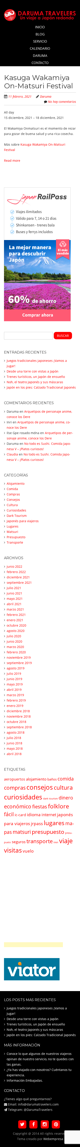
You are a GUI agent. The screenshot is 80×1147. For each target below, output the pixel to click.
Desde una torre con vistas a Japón (32, 371)
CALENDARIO (40, 48)
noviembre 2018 (19, 716)
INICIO (40, 27)
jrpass (37, 823)
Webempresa (53, 1139)
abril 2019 (14, 689)
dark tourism (50, 798)
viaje (66, 840)
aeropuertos (14, 779)
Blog (40, 34)
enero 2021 (15, 620)
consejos (39, 787)
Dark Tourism (17, 515)
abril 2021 (14, 604)
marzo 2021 (15, 609)
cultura (63, 787)
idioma (34, 814)
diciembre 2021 (18, 577)
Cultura (12, 505)
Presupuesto (16, 537)
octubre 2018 (16, 722)
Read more (12, 160)
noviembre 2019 (19, 657)
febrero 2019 (16, 700)
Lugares (12, 526)
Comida (12, 489)
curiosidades (23, 797)
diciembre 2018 (18, 711)
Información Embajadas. (25, 1080)
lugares (54, 823)
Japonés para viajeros (23, 521)
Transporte (15, 542)
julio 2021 (14, 588)
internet (49, 814)
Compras (13, 494)
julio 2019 (14, 673)
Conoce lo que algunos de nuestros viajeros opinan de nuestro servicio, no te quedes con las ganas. (40, 1059)
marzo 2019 (15, 695)
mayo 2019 (15, 684)
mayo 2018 (15, 748)
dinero (66, 797)
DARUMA (40, 55)
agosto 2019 (15, 668)
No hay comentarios (62, 101)
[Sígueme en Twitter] (22, 1124)
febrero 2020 (16, 652)
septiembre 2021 (19, 582)
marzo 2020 (15, 647)
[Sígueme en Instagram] (45, 1124)
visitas (13, 850)
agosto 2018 (15, 732)
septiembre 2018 (19, 727)
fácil (9, 814)
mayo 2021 (15, 598)
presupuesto (48, 831)
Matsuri (12, 532)
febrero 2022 (16, 572)
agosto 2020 (15, 631)
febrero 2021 (16, 615)
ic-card (20, 814)
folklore (58, 806)
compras (15, 787)
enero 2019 (15, 706)
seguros (19, 841)
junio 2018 (14, 743)
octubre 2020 (16, 625)
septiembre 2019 (19, 663)
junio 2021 (14, 593)
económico (17, 806)
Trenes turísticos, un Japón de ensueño (36, 377)
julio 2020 (14, 636)
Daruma (45, 96)
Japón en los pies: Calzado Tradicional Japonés (41, 387)
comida (66, 778)
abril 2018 (14, 754)
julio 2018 (14, 738)
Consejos (13, 499)
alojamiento (36, 779)
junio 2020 (14, 641)
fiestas (39, 806)
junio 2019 (14, 679)
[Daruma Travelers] (40, 14)
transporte (39, 841)
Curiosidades (16, 510)
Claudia (12, 454)
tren (56, 842)
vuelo (28, 851)
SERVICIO (40, 41)
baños (52, 779)
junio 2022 (14, 566)
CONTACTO (40, 62)
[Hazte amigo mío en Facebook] (33, 1124)
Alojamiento (15, 483)
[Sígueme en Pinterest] (56, 1124)
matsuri (22, 831)
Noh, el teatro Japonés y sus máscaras (35, 382)
